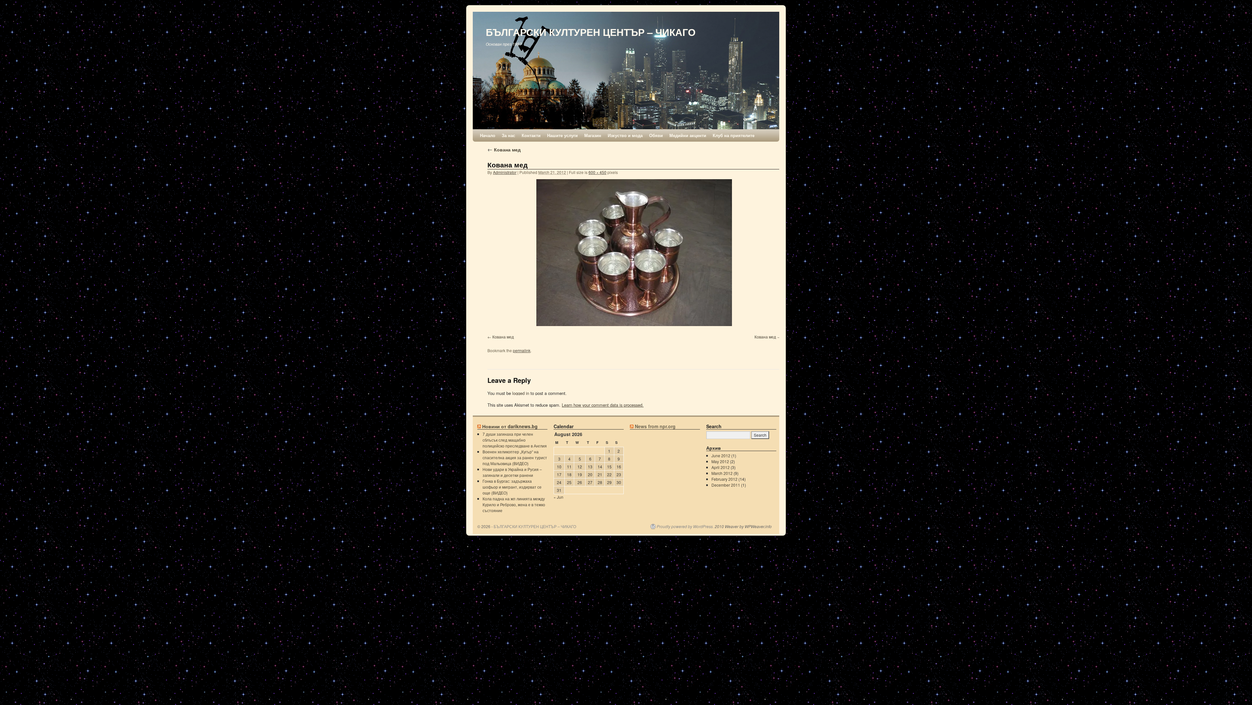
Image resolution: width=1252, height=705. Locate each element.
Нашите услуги (562, 135)
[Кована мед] (634, 252)
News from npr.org (655, 426)
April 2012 (720, 467)
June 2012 (720, 455)
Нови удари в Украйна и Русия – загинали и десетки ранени (512, 472)
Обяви (656, 135)
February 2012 (724, 479)
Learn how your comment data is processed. (603, 405)
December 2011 (725, 485)
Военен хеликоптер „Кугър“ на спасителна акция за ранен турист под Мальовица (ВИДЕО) (515, 457)
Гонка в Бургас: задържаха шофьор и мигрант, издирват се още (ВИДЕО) (512, 486)
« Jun (558, 497)
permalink (521, 350)
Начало (487, 135)
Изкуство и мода (625, 135)
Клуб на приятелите (733, 135)
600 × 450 (597, 172)
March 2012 (722, 473)
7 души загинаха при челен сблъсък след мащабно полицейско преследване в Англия (515, 439)
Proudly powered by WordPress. (685, 526)
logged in (520, 393)
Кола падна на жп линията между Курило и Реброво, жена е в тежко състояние (514, 504)
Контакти (531, 135)
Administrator (504, 172)
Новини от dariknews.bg (510, 426)
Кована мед (504, 149)
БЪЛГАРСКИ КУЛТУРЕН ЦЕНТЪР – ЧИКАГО (590, 32)
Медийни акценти (687, 135)
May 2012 (720, 461)
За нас (508, 135)
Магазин (592, 135)
